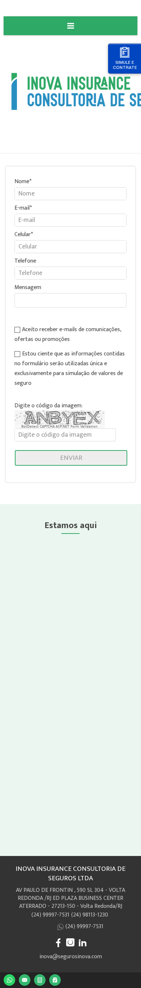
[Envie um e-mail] (24, 979)
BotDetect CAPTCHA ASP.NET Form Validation (59, 426)
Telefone (25, 261)
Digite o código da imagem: (48, 406)
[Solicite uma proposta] (40, 979)
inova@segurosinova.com (70, 957)
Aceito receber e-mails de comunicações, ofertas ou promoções (67, 334)
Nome (21, 181)
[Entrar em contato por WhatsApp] (9, 979)
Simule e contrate (125, 65)
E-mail (22, 208)
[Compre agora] (55, 979)
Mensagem (27, 287)
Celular (22, 234)
